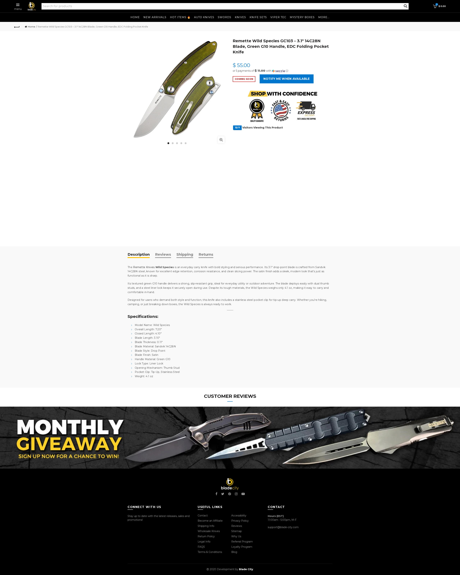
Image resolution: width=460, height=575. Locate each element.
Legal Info (204, 541)
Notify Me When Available (286, 78)
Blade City (246, 569)
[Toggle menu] (18, 5)
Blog (234, 552)
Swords (224, 17)
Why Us (236, 536)
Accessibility (238, 515)
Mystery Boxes (302, 17)
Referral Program (242, 541)
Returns (206, 254)
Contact (203, 515)
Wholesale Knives (209, 531)
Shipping (184, 254)
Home (135, 17)
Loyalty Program (241, 546)
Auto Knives (204, 17)
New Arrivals (154, 17)
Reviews (163, 254)
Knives (240, 17)
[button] (282, 71)
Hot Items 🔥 (180, 17)
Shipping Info (206, 526)
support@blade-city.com (283, 527)
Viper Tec (278, 17)
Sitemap (236, 531)
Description (139, 254)
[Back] (16, 26)
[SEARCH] (405, 6)
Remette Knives (144, 267)
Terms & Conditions (210, 552)
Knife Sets (258, 17)
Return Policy (206, 536)
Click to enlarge (221, 139)
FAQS (201, 546)
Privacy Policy (240, 520)
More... (324, 17)
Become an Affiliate (210, 520)
